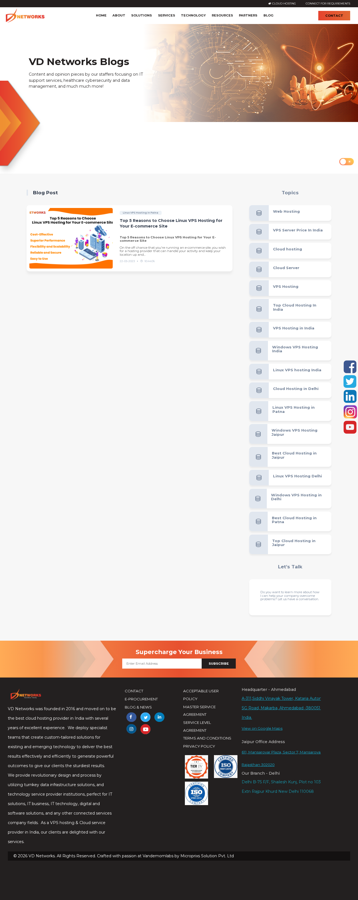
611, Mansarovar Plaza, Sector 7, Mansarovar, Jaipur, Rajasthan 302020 (288, 758)
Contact (334, 16)
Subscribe (219, 664)
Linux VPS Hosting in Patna (140, 212)
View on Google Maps (262, 728)
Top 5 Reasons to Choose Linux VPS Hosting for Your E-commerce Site (171, 223)
